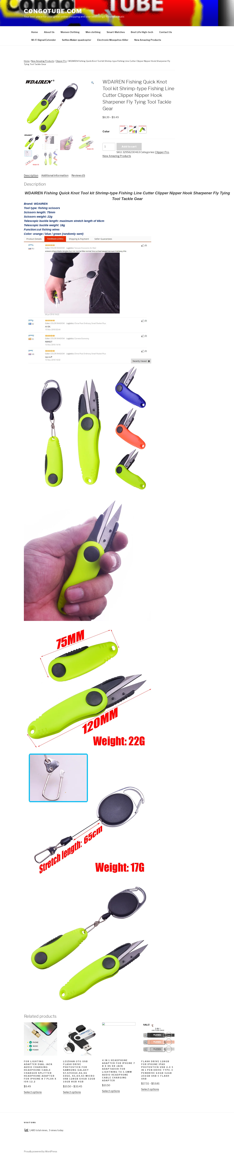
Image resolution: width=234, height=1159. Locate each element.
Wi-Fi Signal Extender (43, 40)
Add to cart (129, 146)
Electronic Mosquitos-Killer (112, 40)
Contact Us (165, 32)
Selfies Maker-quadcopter (76, 40)
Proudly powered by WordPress (40, 1151)
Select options (33, 1092)
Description (31, 175)
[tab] (31, 175)
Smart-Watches (116, 32)
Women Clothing (70, 32)
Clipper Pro (61, 61)
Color (106, 131)
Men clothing (93, 32)
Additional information (54, 175)
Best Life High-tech (142, 32)
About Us (49, 32)
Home (34, 32)
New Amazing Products (147, 40)
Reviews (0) (78, 175)
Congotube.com (53, 11)
